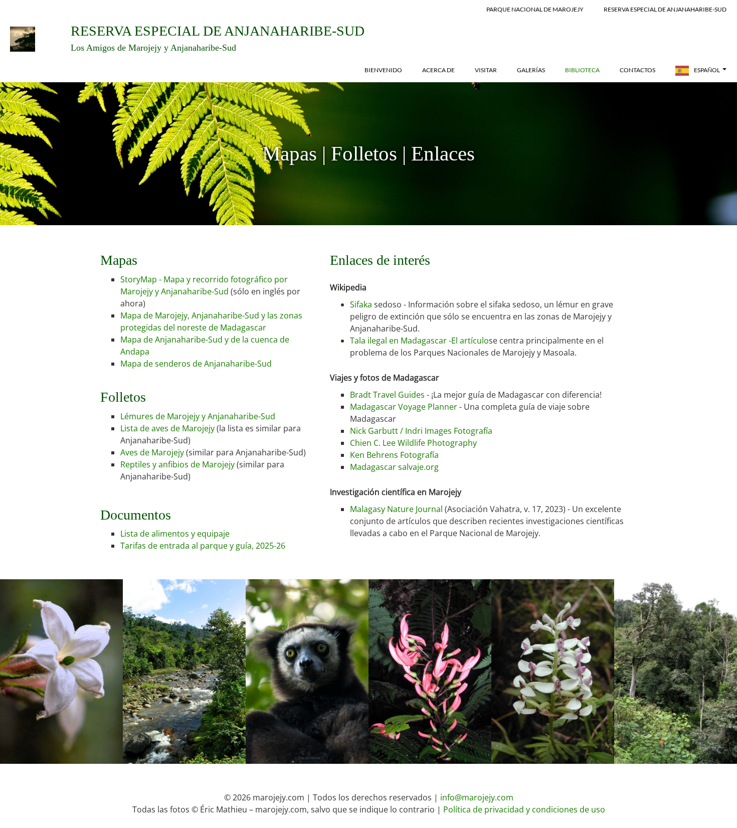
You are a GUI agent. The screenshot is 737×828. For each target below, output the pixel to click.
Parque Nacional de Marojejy (535, 9)
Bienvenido (383, 70)
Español (707, 70)
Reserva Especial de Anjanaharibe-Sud (665, 9)
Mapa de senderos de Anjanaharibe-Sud (196, 363)
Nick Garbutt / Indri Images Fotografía (421, 430)
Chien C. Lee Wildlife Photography (413, 442)
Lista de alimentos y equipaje (175, 533)
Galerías (531, 70)
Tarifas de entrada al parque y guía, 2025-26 (202, 545)
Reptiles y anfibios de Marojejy (178, 464)
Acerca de (438, 70)
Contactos (637, 70)
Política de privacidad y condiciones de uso (524, 809)
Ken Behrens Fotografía (394, 454)
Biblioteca (582, 70)
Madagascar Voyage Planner (403, 406)
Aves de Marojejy (153, 452)
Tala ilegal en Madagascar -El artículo (419, 340)
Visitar (486, 70)
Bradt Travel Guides (387, 394)
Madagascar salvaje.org (394, 466)
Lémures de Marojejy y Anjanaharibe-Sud (197, 416)
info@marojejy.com (476, 797)
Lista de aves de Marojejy (167, 428)
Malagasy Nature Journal (396, 509)
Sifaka (361, 304)
